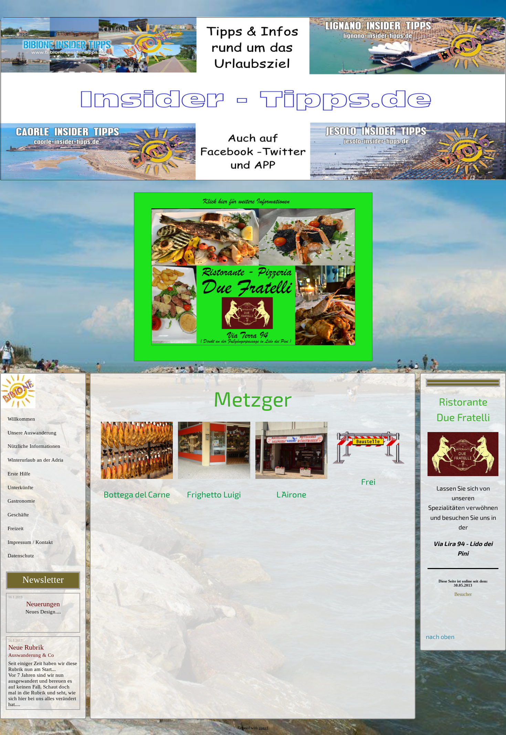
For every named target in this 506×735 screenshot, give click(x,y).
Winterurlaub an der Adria (35, 460)
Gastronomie (21, 501)
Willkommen (21, 419)
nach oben (440, 636)
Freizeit (15, 528)
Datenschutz (21, 555)
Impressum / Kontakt (30, 542)
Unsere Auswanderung (32, 432)
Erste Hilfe (19, 473)
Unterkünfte (20, 487)
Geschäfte (18, 514)
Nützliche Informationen (34, 446)
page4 (263, 728)
